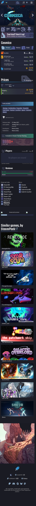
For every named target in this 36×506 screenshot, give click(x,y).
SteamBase (7, 199)
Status (25, 478)
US (21, 475)
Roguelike (19, 108)
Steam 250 (7, 196)
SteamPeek (7, 192)
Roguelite (25, 108)
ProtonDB (7, 189)
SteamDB (7, 185)
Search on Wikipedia (7, 201)
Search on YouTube (7, 204)
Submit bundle (26, 189)
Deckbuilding (12, 108)
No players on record (17, 158)
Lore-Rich (18, 110)
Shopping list (29, 80)
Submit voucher (27, 192)
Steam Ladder (8, 194)
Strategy (5, 108)
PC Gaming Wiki (9, 187)
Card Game (6, 110)
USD (13, 478)
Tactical (12, 110)
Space (23, 110)
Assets (24, 185)
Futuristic (28, 110)
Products (24, 187)
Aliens (4, 112)
